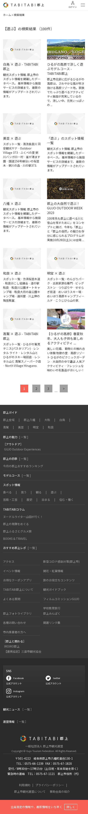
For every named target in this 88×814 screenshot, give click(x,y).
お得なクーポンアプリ (17, 580)
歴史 (29, 499)
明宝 (36, 427)
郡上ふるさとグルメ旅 (17, 531)
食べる (7, 492)
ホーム (7, 15)
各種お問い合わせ (14, 623)
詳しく (71, 807)
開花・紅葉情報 (53, 571)
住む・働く (66, 499)
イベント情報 (11, 571)
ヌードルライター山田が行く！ (23, 517)
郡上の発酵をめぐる (16, 524)
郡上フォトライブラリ (17, 613)
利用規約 (24, 785)
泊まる (46, 499)
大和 (47, 420)
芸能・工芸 (10, 499)
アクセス (8, 561)
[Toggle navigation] (83, 5)
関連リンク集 (51, 623)
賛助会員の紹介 (60, 791)
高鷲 (6, 427)
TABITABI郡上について (18, 589)
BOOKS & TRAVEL (15, 539)
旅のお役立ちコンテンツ (59, 580)
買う (24, 492)
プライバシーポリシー (49, 785)
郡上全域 (9, 420)
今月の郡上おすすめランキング (23, 466)
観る (39, 492)
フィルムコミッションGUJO (61, 599)
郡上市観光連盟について (30, 791)
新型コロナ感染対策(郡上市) (61, 561)
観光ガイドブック (54, 589)
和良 (51, 427)
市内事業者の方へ (14, 632)
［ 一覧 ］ (27, 709)
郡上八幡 (29, 420)
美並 (21, 427)
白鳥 (62, 420)
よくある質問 (11, 599)
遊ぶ (53, 492)
